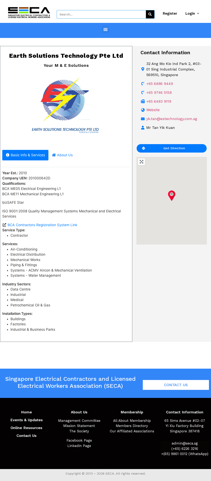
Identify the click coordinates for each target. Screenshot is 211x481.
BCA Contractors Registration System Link (42, 225)
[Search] (150, 14)
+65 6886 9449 (159, 83)
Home (26, 412)
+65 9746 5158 (159, 92)
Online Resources (26, 428)
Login (190, 13)
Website (153, 110)
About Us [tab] (65, 155)
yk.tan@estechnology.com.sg (171, 118)
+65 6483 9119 (158, 101)
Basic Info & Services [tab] (28, 155)
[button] (105, 29)
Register (170, 13)
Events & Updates (26, 420)
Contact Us (26, 435)
